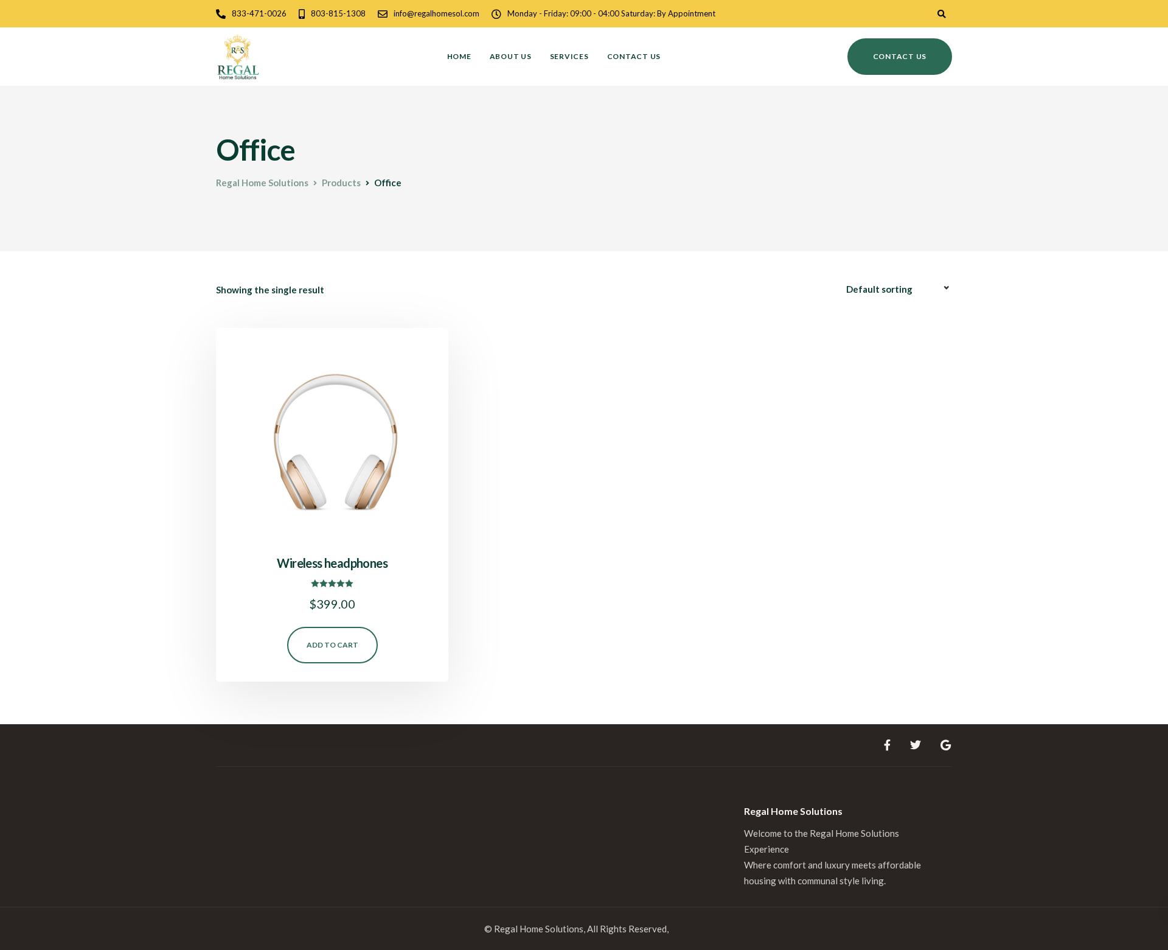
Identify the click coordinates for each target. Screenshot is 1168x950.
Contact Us (634, 56)
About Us (511, 56)
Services (569, 56)
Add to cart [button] (332, 644)
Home (459, 56)
